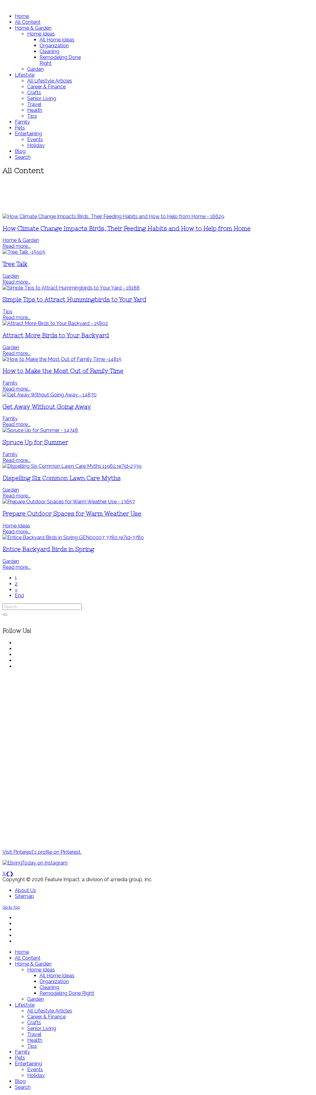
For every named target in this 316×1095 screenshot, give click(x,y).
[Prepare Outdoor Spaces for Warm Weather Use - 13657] (68, 502)
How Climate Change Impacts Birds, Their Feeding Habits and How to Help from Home (126, 228)
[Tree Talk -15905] (23, 252)
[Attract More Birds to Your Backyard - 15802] (55, 323)
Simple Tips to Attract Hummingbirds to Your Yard (74, 299)
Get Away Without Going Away (46, 407)
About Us (25, 890)
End (19, 595)
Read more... (16, 246)
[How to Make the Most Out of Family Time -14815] (62, 359)
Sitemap (24, 896)
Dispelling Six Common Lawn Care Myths (61, 478)
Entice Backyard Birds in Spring (48, 549)
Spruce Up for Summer (35, 442)
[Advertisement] (158, 195)
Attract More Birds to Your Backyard (55, 335)
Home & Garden (20, 240)
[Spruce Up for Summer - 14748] (40, 430)
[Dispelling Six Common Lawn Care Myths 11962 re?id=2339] (72, 466)
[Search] (4, 614)
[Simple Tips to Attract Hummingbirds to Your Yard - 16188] (71, 288)
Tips (7, 312)
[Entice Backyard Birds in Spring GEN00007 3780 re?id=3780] (73, 537)
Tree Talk (14, 264)
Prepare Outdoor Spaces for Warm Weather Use (71, 513)
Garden (10, 276)
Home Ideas (16, 526)
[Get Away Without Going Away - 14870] (49, 395)
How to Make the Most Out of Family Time (62, 371)
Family (10, 383)
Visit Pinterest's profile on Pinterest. (41, 852)
